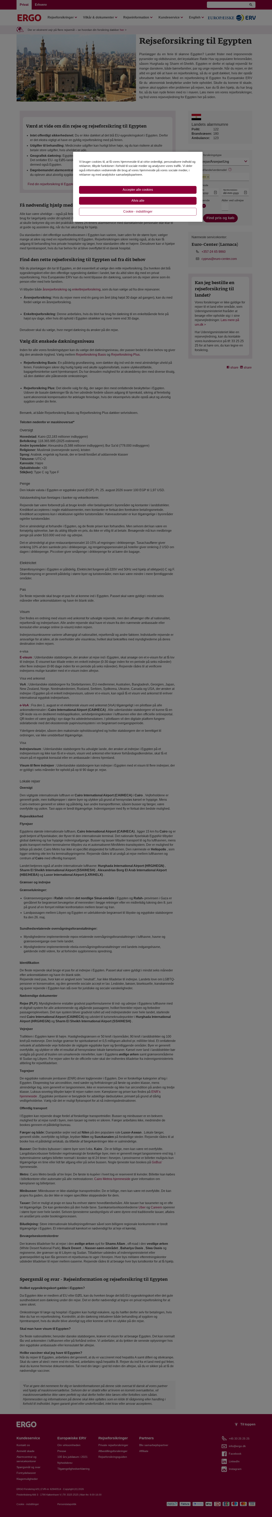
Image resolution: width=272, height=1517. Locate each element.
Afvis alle (137, 200)
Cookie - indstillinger (137, 211)
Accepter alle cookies (138, 189)
